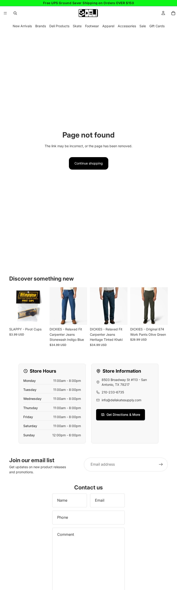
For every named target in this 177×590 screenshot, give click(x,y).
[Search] (15, 13)
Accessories (127, 26)
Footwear (92, 26)
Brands (40, 26)
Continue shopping (88, 163)
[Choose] (80, 318)
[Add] (39, 318)
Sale (142, 26)
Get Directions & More (123, 414)
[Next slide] (82, 306)
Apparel (108, 26)
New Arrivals (22, 26)
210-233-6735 (113, 392)
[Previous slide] (55, 306)
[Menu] (5, 13)
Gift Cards (157, 26)
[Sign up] (161, 464)
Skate (77, 26)
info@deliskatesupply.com (121, 400)
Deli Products (59, 26)
